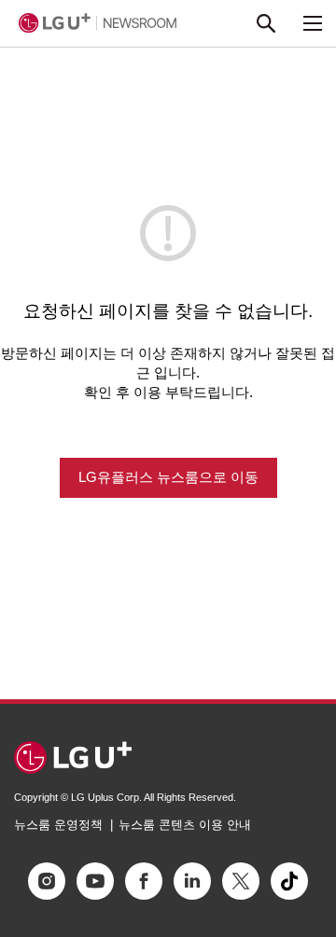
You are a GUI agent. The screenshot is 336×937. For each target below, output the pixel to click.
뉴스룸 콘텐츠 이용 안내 (185, 825)
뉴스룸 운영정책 (58, 825)
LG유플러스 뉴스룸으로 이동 (168, 477)
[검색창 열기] (266, 23)
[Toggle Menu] (312, 23)
